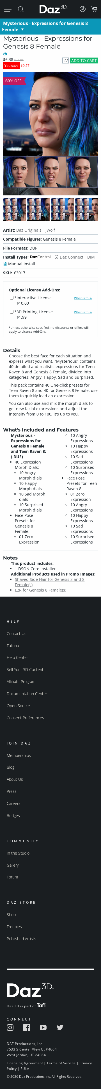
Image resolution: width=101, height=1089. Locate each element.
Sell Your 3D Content (25, 669)
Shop (11, 914)
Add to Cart (84, 60)
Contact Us (16, 633)
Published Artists (21, 938)
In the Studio (18, 853)
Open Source (18, 705)
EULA (24, 1068)
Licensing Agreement (25, 1063)
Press (12, 791)
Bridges (13, 815)
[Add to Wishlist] (65, 60)
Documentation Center (27, 693)
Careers (13, 803)
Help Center (17, 657)
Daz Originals (29, 230)
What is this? (83, 298)
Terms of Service (61, 1063)
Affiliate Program (21, 681)
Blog (10, 767)
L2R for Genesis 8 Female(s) (40, 590)
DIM (91, 257)
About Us (15, 779)
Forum (12, 877)
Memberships (19, 755)
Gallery (13, 865)
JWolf (50, 230)
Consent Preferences (25, 717)
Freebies (14, 926)
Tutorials (14, 645)
